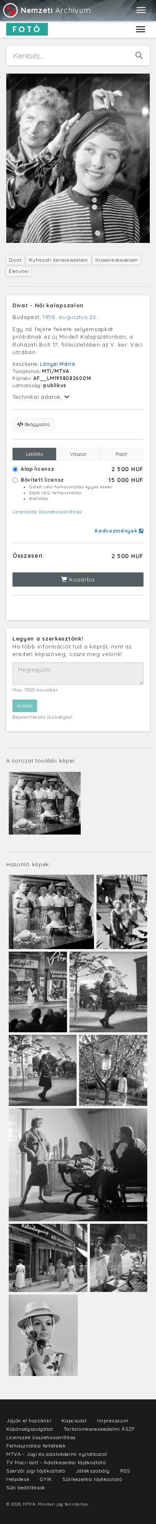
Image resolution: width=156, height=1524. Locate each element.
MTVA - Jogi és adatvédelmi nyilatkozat (56, 1454)
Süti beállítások (25, 1487)
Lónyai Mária (57, 364)
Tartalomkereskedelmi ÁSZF (100, 1429)
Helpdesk (18, 1479)
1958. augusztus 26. (70, 317)
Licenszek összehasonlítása (47, 511)
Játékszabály (93, 1471)
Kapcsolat (74, 1420)
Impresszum (112, 1420)
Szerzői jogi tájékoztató (35, 1471)
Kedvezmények (117, 531)
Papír (122, 454)
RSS (125, 1471)
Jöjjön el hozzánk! (29, 1420)
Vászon (78, 454)
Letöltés (34, 454)
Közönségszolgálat (29, 1429)
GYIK (46, 1479)
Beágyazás (36, 424)
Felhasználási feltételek (36, 1445)
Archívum (56, 10)
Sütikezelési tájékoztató (92, 1479)
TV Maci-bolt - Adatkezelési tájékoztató (56, 1462)
